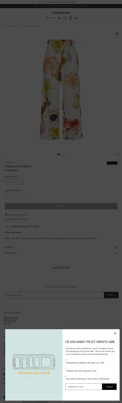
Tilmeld (109, 387)
